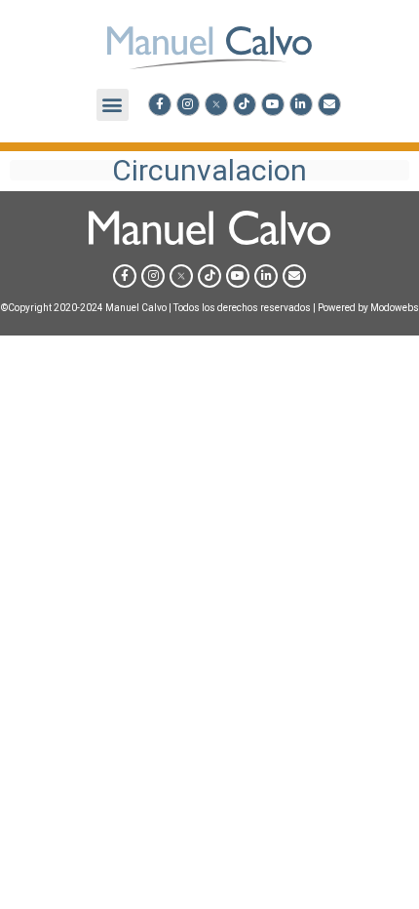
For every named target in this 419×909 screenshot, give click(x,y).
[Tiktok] (244, 104)
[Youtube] (273, 104)
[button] (112, 105)
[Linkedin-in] (301, 104)
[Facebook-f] (159, 104)
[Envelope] (329, 104)
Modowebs (394, 307)
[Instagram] (188, 104)
